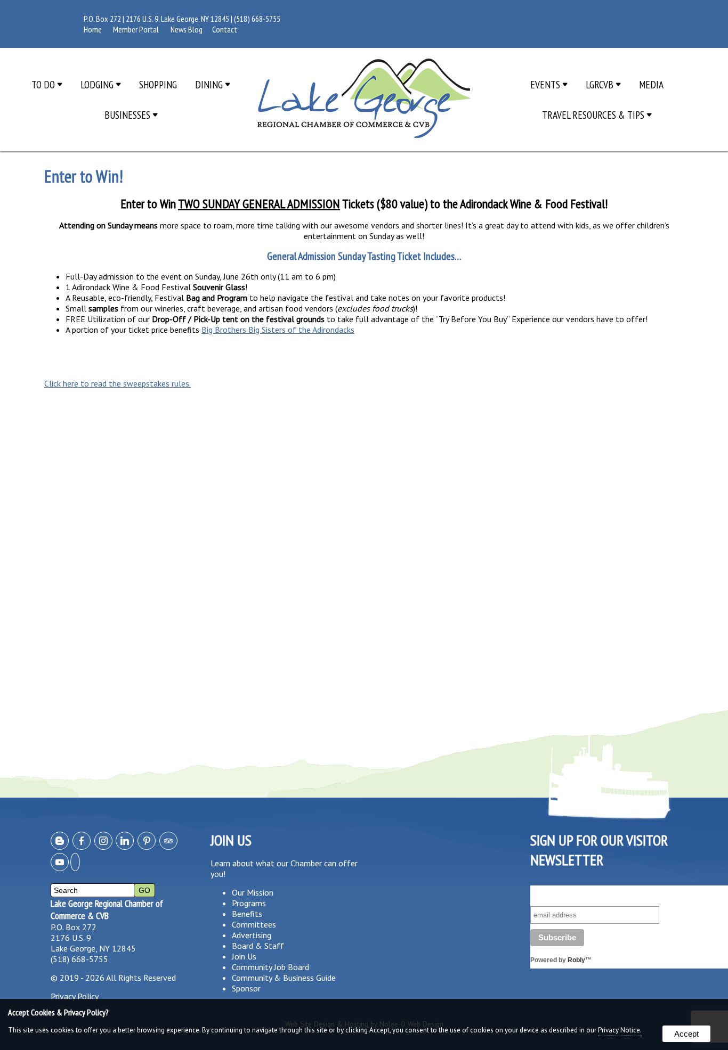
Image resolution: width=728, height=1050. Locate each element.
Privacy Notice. (620, 1030)
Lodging (98, 84)
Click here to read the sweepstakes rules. (117, 383)
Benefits (247, 913)
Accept (686, 1033)
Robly (576, 960)
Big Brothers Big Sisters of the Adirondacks (277, 329)
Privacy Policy (75, 996)
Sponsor (246, 988)
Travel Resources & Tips (594, 114)
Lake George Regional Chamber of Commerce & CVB (107, 909)
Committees (254, 924)
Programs (249, 903)
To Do (44, 84)
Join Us (244, 956)
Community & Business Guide (284, 977)
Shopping (158, 84)
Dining (210, 84)
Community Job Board (270, 967)
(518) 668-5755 (257, 18)
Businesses (128, 114)
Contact (224, 29)
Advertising (251, 935)
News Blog (187, 29)
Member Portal (136, 29)
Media (651, 84)
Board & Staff (258, 945)
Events (546, 84)
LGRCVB (601, 84)
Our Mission (252, 892)
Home (93, 29)
